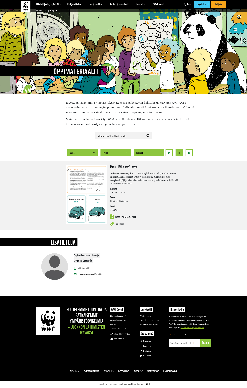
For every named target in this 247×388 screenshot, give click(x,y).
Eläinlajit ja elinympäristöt (47, 4)
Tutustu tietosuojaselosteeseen (192, 327)
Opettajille (52, 10)
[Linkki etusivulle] (25, 6)
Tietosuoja (74, 371)
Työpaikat (138, 371)
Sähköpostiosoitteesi (180, 343)
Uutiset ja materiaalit (119, 4)
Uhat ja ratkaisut (74, 4)
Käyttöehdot (123, 371)
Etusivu (39, 10)
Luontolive (141, 4)
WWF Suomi (158, 4)
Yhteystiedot (153, 371)
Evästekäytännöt (91, 371)
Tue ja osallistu (95, 4)
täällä (147, 384)
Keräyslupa (109, 371)
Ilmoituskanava (170, 371)
